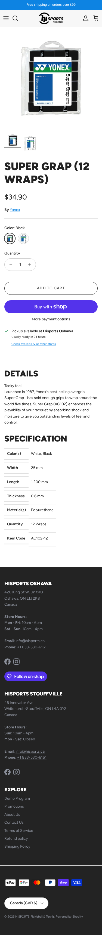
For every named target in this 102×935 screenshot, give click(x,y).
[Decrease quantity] (9, 265)
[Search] (18, 18)
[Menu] (6, 18)
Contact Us (14, 822)
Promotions (14, 806)
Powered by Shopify (69, 916)
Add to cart (51, 288)
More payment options (51, 319)
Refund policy (16, 838)
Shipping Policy (17, 846)
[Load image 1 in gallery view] (51, 78)
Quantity (12, 253)
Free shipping (36, 5)
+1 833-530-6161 (32, 647)
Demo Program (17, 798)
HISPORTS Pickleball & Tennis (34, 916)
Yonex (15, 209)
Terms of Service (18, 830)
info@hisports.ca (30, 641)
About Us (12, 814)
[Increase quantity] (31, 265)
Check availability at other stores (33, 344)
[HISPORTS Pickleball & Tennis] (51, 18)
